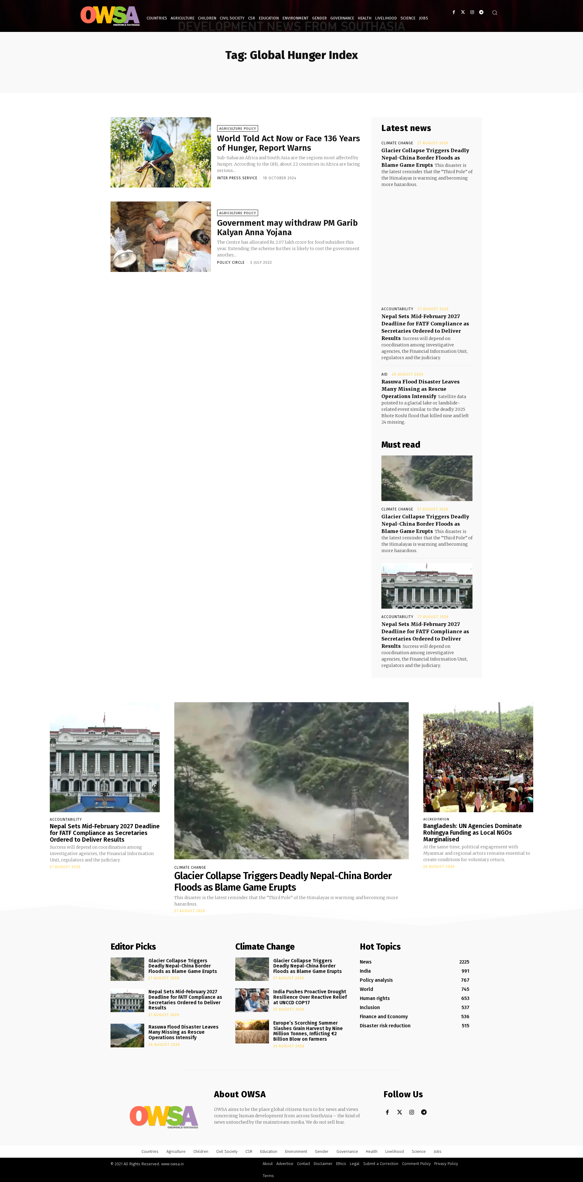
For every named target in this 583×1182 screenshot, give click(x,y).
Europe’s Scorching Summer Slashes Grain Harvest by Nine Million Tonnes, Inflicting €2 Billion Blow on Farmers (308, 1031)
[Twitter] (463, 12)
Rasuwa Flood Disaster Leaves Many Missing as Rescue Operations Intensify (420, 389)
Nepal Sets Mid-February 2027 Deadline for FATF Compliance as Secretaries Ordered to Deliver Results (105, 833)
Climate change (397, 143)
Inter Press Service (237, 178)
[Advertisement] (426, 241)
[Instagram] (472, 12)
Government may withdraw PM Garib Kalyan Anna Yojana (287, 227)
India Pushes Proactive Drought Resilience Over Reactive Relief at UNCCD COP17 (310, 997)
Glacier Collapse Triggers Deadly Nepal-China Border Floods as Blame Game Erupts (425, 157)
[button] (494, 12)
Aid (384, 374)
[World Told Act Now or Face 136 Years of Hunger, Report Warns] (161, 152)
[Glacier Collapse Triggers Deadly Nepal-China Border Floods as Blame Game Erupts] (426, 478)
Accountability (397, 309)
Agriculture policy (237, 129)
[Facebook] (453, 12)
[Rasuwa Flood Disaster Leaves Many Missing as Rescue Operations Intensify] (127, 1035)
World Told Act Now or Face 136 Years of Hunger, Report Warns (288, 143)
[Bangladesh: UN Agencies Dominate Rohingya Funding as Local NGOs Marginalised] (478, 757)
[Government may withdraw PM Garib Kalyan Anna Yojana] (161, 236)
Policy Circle (231, 262)
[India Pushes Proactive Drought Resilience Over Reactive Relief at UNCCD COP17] (252, 1000)
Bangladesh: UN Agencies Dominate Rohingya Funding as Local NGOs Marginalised (472, 832)
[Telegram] (481, 12)
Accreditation (436, 819)
